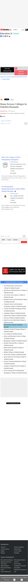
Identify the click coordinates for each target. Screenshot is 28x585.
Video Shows (4, 564)
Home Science (6, 79)
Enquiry (2, 551)
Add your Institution (21, 73)
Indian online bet (5, 565)
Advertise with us (5, 549)
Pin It (12, 99)
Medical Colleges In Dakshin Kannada (14, 352)
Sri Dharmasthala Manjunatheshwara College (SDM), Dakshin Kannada (13, 189)
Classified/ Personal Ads (20, 565)
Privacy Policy (17, 549)
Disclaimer (16, 553)
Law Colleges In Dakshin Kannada (13, 334)
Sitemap (3, 553)
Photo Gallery (17, 564)
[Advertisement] (14, 14)
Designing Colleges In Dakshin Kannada (14, 313)
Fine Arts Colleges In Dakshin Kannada (14, 318)
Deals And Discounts (6, 571)
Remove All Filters (6, 121)
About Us (3, 547)
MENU (3, 116)
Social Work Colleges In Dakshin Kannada (15, 354)
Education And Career (6, 562)
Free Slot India (17, 551)
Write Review (14, 162)
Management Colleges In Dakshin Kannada (15, 341)
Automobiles (17, 567)
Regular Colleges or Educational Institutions (13, 77)
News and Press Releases (7, 560)
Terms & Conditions (19, 547)
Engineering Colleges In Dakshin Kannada (15, 315)
